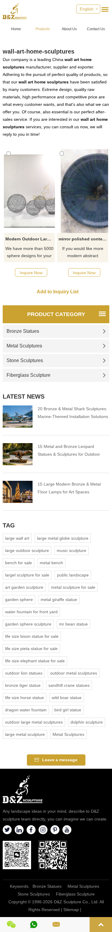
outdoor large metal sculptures (34, 722)
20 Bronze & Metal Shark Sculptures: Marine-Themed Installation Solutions (73, 412)
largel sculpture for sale (27, 575)
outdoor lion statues (23, 673)
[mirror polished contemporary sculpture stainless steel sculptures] (82, 191)
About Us (69, 29)
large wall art (17, 538)
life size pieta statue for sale (31, 648)
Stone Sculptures (25, 360)
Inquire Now (31, 272)
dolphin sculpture (86, 722)
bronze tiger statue (23, 685)
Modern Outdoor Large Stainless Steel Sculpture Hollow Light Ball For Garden (30, 239)
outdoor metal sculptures (73, 673)
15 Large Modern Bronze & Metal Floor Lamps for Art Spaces (69, 488)
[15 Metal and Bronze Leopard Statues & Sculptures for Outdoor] (18, 454)
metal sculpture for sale (73, 587)
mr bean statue (73, 624)
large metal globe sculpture (62, 538)
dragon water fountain (26, 709)
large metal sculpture (25, 734)
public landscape (73, 575)
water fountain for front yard (31, 611)
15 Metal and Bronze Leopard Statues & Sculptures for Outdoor (69, 450)
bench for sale (18, 562)
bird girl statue (67, 709)
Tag (9, 525)
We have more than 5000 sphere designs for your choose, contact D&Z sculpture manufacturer (29, 252)
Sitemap (71, 909)
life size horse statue (24, 697)
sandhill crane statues (69, 685)
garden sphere (19, 599)
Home (16, 29)
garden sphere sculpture (28, 624)
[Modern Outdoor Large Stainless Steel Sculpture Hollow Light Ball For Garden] (29, 191)
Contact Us (96, 29)
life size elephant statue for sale (35, 660)
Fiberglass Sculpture (28, 375)
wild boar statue (67, 697)
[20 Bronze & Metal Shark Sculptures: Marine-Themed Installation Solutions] (18, 416)
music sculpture (71, 550)
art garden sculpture (24, 587)
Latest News (24, 396)
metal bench (51, 562)
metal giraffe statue (59, 599)
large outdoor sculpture (27, 550)
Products (43, 29)
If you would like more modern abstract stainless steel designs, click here (83, 252)
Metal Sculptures (24, 345)
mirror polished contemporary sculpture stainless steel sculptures (83, 239)
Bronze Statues (23, 331)
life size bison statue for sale (32, 636)
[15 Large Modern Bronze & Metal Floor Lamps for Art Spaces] (18, 492)
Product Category (56, 314)
